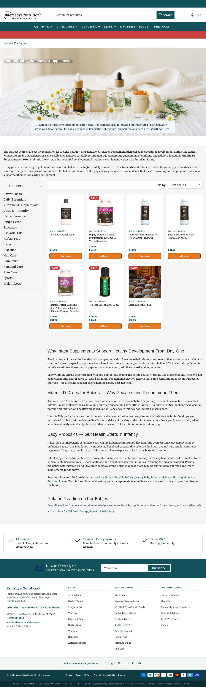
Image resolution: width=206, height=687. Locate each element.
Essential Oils (12, 233)
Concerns (89, 26)
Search (164, 624)
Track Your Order (170, 618)
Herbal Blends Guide (125, 613)
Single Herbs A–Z (123, 624)
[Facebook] (105, 663)
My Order (127, 26)
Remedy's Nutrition (58, 231)
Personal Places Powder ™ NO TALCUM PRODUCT (143, 236)
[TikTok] (125, 663)
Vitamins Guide (122, 642)
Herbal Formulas (15, 216)
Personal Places (57, 481)
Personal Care (13, 266)
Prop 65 (97, 675)
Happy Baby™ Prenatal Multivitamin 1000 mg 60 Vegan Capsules (102, 237)
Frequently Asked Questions (175, 607)
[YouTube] (139, 663)
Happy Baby (142, 477)
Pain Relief (11, 261)
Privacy (70, 675)
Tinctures (10, 227)
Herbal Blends (75, 601)
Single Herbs (12, 222)
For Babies (20, 43)
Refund (87, 675)
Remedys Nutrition (97, 231)
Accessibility (109, 675)
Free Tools (161, 26)
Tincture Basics (122, 618)
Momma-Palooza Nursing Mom (170, 477)
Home (7, 43)
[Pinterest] (119, 663)
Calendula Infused (123, 477)
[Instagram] (112, 663)
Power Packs (12, 194)
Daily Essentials (14, 199)
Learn (108, 26)
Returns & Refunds (170, 613)
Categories (65, 26)
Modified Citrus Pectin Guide (129, 607)
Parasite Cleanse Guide (126, 601)
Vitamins (73, 630)
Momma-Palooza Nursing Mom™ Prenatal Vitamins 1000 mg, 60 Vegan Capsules (64, 308)
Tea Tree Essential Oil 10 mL (104, 304)
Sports (8, 278)
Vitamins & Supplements (20, 205)
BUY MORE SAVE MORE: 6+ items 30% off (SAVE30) (103, 35)
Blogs (143, 26)
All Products (74, 595)
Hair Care (9, 255)
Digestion (10, 250)
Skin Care (10, 272)
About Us (165, 601)
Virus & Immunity (16, 210)
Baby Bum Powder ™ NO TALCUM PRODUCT (181, 236)
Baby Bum (104, 477)
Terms (79, 675)
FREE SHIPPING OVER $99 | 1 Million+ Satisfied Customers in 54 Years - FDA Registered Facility (103, 4)
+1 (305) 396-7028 (15, 618)
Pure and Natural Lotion (62, 234)
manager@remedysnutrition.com (22, 622)
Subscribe (159, 568)
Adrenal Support (77, 642)
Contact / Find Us (170, 595)
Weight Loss (12, 283)
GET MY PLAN (43, 26)
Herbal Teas (11, 238)
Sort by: (161, 185)
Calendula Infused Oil (140, 304)
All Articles (120, 595)
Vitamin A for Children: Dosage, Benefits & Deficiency (82, 511)
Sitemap (121, 675)
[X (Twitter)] (132, 663)
